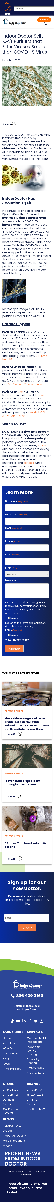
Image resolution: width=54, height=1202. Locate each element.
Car (20, 391)
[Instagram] (42, 1021)
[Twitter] (36, 1021)
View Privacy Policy (17, 639)
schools (43, 445)
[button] (32, 22)
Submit (14, 649)
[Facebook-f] (30, 1021)
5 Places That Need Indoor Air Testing (25, 845)
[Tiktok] (12, 1021)
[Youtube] (18, 1021)
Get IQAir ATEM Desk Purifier (25, 384)
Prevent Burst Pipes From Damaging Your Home (22, 782)
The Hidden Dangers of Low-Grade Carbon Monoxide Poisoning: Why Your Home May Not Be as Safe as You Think (26, 724)
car (41, 395)
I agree (14, 618)
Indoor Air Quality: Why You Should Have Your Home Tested (27, 1188)
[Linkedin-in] (24, 1021)
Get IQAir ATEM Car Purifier (24, 414)
